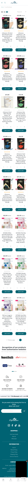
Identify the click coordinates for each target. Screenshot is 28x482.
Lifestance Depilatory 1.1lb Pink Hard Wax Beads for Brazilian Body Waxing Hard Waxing (7, 77)
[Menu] (1, 2)
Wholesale (14, 438)
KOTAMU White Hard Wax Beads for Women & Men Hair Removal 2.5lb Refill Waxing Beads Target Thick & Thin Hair (7, 237)
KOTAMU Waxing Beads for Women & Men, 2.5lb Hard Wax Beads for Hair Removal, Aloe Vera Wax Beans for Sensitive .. (21, 278)
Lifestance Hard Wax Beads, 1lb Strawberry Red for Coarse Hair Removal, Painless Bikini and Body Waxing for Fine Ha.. (21, 158)
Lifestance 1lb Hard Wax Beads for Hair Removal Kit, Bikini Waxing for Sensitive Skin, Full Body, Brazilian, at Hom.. (7, 37)
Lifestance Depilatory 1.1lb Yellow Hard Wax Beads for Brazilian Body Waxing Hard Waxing (21, 37)
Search (14, 447)
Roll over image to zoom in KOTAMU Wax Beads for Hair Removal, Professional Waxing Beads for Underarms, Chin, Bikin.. (7, 320)
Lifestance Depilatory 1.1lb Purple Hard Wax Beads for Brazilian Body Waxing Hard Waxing (21, 77)
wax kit (14, 436)
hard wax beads (14, 434)
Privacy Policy (14, 452)
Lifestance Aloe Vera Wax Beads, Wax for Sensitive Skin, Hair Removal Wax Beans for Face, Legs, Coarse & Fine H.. (21, 116)
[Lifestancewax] (14, 2)
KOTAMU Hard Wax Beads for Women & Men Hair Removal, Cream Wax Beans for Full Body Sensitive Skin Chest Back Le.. (21, 319)
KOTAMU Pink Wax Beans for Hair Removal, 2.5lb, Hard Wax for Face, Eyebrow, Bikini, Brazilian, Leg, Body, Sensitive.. (21, 237)
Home (2, 7)
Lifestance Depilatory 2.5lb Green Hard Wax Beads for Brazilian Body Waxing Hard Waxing (7, 198)
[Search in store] (4, 2)
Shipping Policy (14, 454)
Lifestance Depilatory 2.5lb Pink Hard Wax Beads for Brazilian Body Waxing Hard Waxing (21, 198)
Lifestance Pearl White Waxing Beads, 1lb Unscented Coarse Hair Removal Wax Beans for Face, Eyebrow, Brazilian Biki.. (7, 117)
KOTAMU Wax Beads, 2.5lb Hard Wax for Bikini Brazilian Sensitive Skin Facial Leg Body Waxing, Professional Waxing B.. (7, 279)
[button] (12, 371)
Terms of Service (14, 456)
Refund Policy (14, 450)
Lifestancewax (11, 476)
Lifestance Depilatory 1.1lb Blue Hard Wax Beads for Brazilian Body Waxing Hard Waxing (7, 158)
